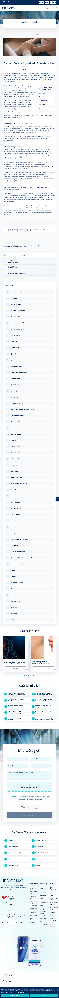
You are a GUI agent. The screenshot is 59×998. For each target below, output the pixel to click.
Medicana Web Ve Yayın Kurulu (53, 914)
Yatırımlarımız (44, 895)
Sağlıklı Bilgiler (33, 908)
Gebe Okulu (43, 918)
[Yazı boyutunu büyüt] (25, 34)
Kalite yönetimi (44, 916)
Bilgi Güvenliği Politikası (53, 899)
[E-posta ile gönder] (21, 34)
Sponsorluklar (43, 921)
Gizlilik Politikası (54, 910)
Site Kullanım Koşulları (53, 894)
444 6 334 (6, 3)
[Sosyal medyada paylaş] (34, 34)
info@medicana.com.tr (13, 910)
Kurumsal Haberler (32, 919)
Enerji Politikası (44, 924)
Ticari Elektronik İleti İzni (53, 920)
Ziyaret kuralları (42, 906)
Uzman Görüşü (34, 915)
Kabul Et (44, 995)
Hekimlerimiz (33, 901)
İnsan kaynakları (43, 889)
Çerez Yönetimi (52, 925)
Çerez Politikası (20, 992)
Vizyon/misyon (44, 893)
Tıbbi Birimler (33, 894)
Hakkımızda (33, 888)
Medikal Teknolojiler (33, 911)
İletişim (32, 922)
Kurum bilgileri (44, 902)
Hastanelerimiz (34, 891)
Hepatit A (25, 138)
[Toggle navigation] (56, 8)
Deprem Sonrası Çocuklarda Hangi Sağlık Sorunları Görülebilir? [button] (26, 230)
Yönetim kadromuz (43, 899)
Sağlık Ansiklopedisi (33, 25)
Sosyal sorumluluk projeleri (43, 911)
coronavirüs (38, 187)
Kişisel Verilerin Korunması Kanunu (19, 796)
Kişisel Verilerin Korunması (54, 903)
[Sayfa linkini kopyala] (38, 34)
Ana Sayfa (23, 25)
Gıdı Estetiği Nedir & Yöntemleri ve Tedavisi (40, 663)
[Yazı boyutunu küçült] (29, 34)
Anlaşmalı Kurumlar (33, 897)
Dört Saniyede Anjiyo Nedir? (14, 663)
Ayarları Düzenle (15, 995)
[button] (25, 675)
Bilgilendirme (38, 796)
